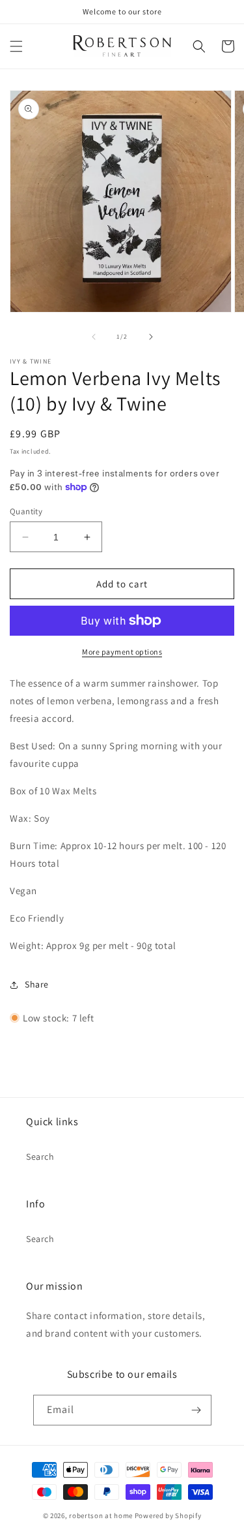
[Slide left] (93, 336)
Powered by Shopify (168, 1515)
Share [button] (37, 984)
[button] (16, 46)
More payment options (122, 652)
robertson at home (101, 1515)
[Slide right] (151, 336)
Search (40, 1156)
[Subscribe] (196, 1410)
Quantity (26, 511)
